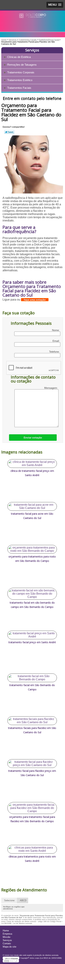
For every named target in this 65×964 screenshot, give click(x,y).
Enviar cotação (33, 437)
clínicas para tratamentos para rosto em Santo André (32, 859)
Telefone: (54, 351)
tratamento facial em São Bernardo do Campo (32, 687)
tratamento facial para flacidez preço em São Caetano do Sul (32, 773)
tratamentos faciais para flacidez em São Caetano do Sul (32, 730)
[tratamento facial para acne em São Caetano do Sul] (32, 506)
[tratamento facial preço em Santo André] (32, 635)
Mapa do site (9, 946)
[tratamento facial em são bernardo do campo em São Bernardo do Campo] (32, 594)
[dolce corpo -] (32, 18)
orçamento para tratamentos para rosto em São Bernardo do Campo (32, 559)
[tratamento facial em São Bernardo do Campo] (32, 678)
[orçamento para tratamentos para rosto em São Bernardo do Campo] (32, 549)
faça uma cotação (35, 299)
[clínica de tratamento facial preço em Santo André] (32, 463)
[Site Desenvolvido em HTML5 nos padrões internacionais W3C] (11, 961)
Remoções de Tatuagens (22, 64)
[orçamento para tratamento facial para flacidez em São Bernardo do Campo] (32, 808)
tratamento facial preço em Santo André (32, 642)
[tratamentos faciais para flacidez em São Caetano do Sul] (32, 720)
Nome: (56, 330)
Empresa (7, 933)
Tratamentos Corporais (20, 72)
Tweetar (9, 132)
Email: (56, 340)
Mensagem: (51, 387)
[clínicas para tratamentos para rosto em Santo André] (32, 849)
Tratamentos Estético (19, 80)
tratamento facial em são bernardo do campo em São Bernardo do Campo (32, 605)
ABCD (23, 900)
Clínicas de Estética (19, 56)
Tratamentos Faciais (19, 87)
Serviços (32, 50)
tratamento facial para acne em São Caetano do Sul (32, 516)
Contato (7, 943)
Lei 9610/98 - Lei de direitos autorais (16, 923)
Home (6, 930)
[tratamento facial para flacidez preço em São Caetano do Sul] (32, 763)
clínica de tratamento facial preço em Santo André (32, 473)
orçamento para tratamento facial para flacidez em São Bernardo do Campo (32, 819)
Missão (6, 937)
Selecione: (9, 900)
